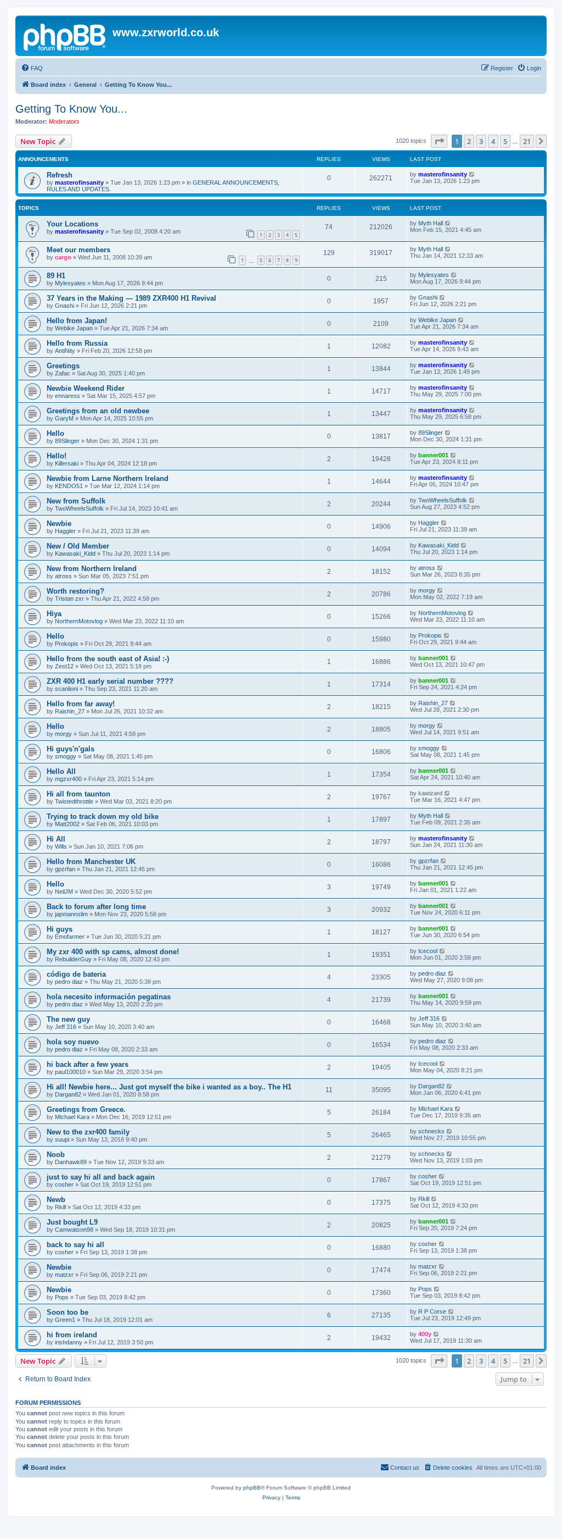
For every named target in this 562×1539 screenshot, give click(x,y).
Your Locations (72, 224)
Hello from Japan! (77, 321)
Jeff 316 (65, 1026)
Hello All (61, 771)
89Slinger (67, 441)
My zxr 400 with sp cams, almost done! (113, 952)
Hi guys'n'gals (70, 749)
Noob (56, 1154)
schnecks (431, 1131)
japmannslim (71, 914)
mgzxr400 (68, 779)
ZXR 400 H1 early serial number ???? (110, 681)
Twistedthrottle (74, 801)
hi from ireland (72, 1335)
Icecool (427, 951)
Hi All (56, 839)
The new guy (68, 1019)
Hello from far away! (81, 704)
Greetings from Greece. (86, 1109)
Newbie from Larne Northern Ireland (107, 478)
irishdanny (68, 1342)
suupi (62, 1139)
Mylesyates (70, 283)
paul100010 (70, 1072)
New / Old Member (78, 546)
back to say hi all (75, 1245)
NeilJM (64, 891)
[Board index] (65, 35)
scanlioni (66, 688)
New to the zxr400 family (88, 1132)
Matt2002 (67, 824)
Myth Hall (430, 223)
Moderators (64, 121)
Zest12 (64, 666)
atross (63, 576)
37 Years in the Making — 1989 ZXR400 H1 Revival (131, 298)
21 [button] (527, 141)
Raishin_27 (70, 711)
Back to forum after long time (96, 907)
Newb (56, 1199)
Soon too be (67, 1312)
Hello (55, 433)
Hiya (54, 614)
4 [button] (493, 141)
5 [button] (505, 141)
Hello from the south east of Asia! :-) (108, 659)
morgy (426, 590)
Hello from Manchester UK (91, 861)
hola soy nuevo (73, 1042)
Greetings (63, 366)
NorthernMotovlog (79, 621)
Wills (61, 846)
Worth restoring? (75, 591)
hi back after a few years (87, 1064)
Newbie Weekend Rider (86, 388)
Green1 (65, 1319)
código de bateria (76, 974)
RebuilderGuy (73, 959)
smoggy (65, 756)
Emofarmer (70, 936)
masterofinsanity (79, 182)
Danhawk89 (71, 1162)
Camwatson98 (74, 1229)
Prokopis (66, 643)
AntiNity (65, 350)
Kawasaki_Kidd (75, 553)
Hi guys (59, 929)
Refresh (59, 175)
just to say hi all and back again (101, 1177)
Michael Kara (72, 1117)
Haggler (65, 531)
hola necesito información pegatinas (109, 997)
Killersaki (66, 463)
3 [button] (481, 141)
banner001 (433, 455)
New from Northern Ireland (92, 568)
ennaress (67, 395)
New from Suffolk (76, 501)
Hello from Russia (77, 343)
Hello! (56, 456)
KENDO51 (69, 486)
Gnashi (64, 305)
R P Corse (432, 1311)
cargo (63, 257)
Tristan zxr (69, 598)
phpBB (252, 1488)
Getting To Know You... (71, 109)
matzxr (64, 1274)
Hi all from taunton (78, 794)
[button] (439, 141)
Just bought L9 (72, 1222)
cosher (64, 1184)
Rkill (60, 1207)
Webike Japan (74, 328)
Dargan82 (68, 1094)
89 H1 (56, 276)
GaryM (64, 418)
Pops (62, 1297)
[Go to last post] (472, 174)
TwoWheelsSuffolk (79, 508)
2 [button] (469, 141)
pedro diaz (69, 981)
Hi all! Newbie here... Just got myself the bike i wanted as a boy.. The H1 (169, 1087)
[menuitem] (32, 68)
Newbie (59, 523)
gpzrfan (65, 869)
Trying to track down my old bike (103, 816)
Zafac (62, 373)
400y (424, 1334)
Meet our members (78, 250)
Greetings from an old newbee (98, 411)
